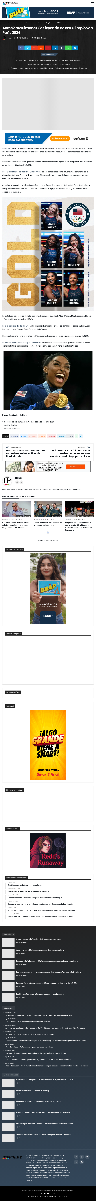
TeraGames (44, 1196)
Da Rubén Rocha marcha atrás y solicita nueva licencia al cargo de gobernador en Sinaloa (48, 60)
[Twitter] (81, 1157)
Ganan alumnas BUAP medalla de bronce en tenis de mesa (49, 64)
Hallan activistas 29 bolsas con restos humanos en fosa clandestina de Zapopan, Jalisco (70, 452)
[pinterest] (48, 48)
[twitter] (27, 48)
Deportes (12, 23)
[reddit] (41, 48)
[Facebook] (76, 1157)
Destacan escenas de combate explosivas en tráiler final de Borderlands (25, 452)
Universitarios (56, 516)
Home (4, 23)
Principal (27, 516)
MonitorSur (53, 1196)
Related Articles (10, 496)
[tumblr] (61, 48)
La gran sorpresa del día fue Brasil (16, 326)
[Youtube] (87, 1157)
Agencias (6, 148)
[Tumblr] (76, 1162)
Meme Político (63, 1196)
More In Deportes (27, 496)
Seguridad (89, 516)
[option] (16, 515)
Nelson (10, 38)
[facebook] (21, 48)
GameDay (70, 1190)
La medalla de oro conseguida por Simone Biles (21, 343)
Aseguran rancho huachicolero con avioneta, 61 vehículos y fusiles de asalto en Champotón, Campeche (49, 68)
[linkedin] (55, 48)
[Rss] (81, 1162)
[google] (34, 48)
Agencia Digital (33, 1196)
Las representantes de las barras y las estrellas (22, 172)
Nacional (19, 516)
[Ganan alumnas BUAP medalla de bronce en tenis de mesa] (48, 509)
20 (19, 1083)
